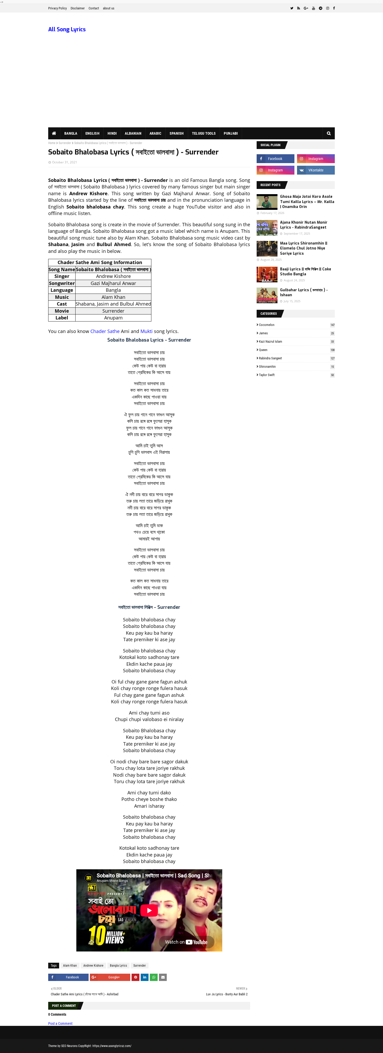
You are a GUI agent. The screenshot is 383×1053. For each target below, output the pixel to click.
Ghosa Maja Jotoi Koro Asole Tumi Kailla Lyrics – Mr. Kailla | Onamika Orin (307, 201)
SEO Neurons (69, 1046)
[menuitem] (54, 133)
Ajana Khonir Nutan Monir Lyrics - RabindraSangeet (304, 225)
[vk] (316, 170)
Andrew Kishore (93, 965)
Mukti (146, 331)
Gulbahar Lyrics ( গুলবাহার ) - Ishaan (304, 293)
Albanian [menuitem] (133, 133)
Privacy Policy (57, 8)
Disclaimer (78, 8)
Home (51, 143)
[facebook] (333, 8)
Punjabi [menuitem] (231, 133)
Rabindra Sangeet (297, 358)
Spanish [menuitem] (177, 133)
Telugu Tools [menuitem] (204, 133)
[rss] (298, 8)
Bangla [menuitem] (70, 133)
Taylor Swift (296, 375)
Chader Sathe (105, 331)
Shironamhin (296, 366)
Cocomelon (297, 325)
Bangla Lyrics (118, 965)
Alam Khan (70, 965)
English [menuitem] (92, 133)
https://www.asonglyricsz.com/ (111, 1046)
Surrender (65, 143)
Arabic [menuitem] (156, 133)
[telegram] (321, 8)
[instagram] (327, 8)
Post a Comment (60, 1023)
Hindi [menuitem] (112, 133)
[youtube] (313, 8)
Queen (297, 350)
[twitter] (292, 8)
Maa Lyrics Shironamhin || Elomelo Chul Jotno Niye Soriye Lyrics (303, 248)
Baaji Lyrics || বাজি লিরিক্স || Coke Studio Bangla (305, 272)
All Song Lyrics (67, 29)
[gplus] (306, 8)
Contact (94, 8)
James (296, 333)
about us (108, 8)
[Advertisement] (191, 88)
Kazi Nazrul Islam (296, 341)
